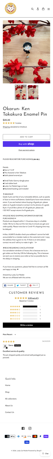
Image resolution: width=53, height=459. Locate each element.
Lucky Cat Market (22, 451)
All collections (10, 399)
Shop (7, 392)
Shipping (6, 127)
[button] (9, 123)
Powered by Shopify (35, 451)
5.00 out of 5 (33, 298)
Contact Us (9, 412)
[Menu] (48, 8)
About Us (9, 405)
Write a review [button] (26, 325)
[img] (9, 341)
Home (7, 385)
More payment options (26, 150)
